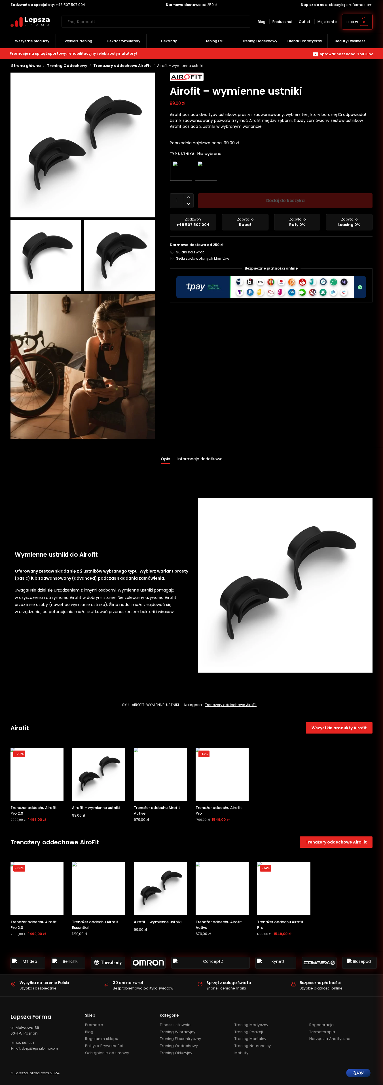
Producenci (282, 21)
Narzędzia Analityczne (329, 1038)
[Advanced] (206, 169)
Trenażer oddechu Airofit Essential (95, 924)
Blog (261, 21)
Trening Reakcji (248, 1032)
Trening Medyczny (251, 1024)
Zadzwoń (193, 222)
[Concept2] (210, 963)
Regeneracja (321, 1024)
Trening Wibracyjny (177, 1032)
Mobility (241, 1053)
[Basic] (181, 169)
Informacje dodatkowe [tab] (200, 459)
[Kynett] (275, 963)
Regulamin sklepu (101, 1038)
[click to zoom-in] (82, 145)
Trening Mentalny (250, 1038)
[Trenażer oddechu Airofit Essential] (98, 888)
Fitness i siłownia (175, 1024)
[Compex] (319, 963)
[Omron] (148, 963)
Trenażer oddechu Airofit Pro (219, 810)
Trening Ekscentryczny (180, 1038)
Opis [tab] (165, 459)
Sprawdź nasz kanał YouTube (346, 54)
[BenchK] (68, 963)
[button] (357, 21)
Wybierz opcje (98, 826)
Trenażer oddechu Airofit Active (157, 810)
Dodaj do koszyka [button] (37, 830)
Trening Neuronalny (252, 1045)
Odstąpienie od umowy (107, 1053)
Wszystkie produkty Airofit (339, 728)
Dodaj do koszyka (285, 201)
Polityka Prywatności (104, 1045)
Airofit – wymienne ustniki (96, 807)
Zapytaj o (245, 222)
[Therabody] (108, 963)
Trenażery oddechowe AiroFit (122, 65)
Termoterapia (322, 1032)
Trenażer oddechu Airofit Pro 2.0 (33, 810)
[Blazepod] (359, 963)
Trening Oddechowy (67, 65)
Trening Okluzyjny (176, 1053)
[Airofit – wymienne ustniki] (98, 774)
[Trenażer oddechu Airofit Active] (160, 774)
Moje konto (327, 21)
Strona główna (26, 65)
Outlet (304, 21)
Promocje (94, 1024)
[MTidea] (27, 963)
